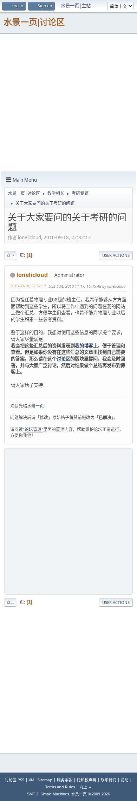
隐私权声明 (86, 779)
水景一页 (35, 406)
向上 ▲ (85, 786)
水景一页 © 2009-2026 (90, 794)
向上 (10, 602)
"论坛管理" (33, 429)
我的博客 (84, 346)
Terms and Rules (60, 786)
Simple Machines (54, 794)
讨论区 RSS (14, 779)
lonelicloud (32, 275)
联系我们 (108, 779)
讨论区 (63, 359)
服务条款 (64, 779)
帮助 (125, 779)
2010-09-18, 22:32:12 (28, 285)
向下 (10, 255)
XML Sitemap (40, 779)
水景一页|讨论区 (34, 22)
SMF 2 (32, 794)
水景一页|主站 (76, 5)
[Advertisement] (68, 102)
